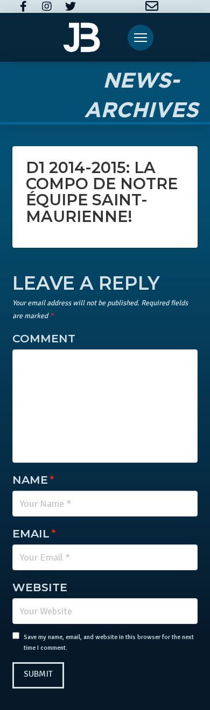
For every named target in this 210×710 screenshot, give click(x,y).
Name (33, 479)
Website (39, 587)
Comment (43, 338)
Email (33, 533)
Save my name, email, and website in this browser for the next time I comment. (109, 642)
